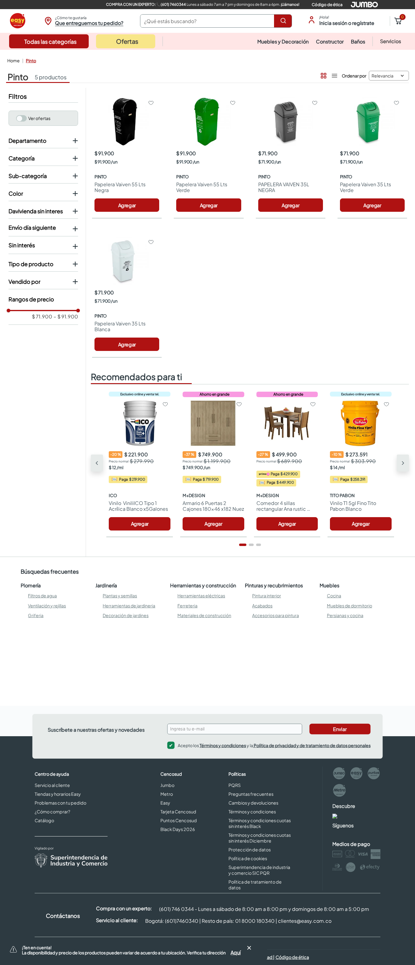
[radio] (323, 74)
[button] (83, 21)
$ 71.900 (42, 316)
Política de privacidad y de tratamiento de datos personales (312, 745)
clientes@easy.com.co (304, 921)
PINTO (31, 60)
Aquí (236, 952)
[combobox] (216, 21)
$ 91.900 (65, 316)
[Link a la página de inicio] (13, 60)
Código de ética (327, 4)
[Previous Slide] (97, 463)
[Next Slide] (403, 463)
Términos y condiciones (223, 745)
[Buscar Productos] (284, 21)
